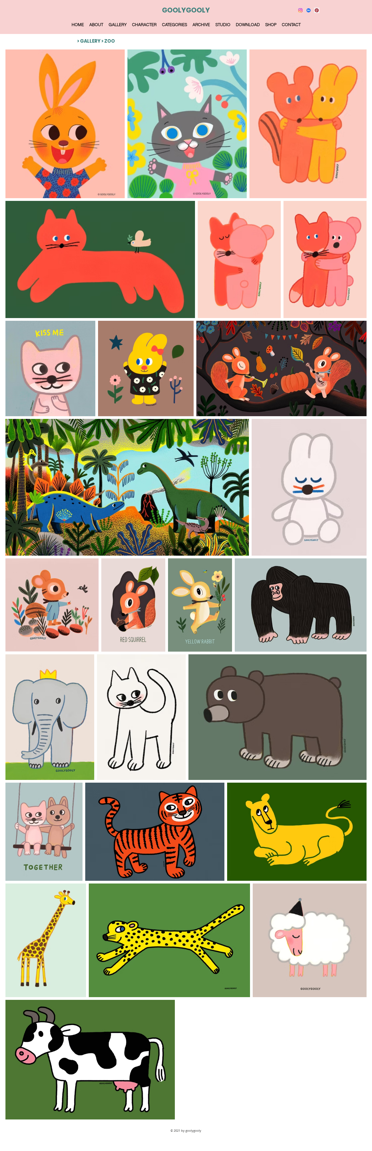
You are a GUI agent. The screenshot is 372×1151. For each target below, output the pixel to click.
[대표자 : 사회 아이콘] (316, 10)
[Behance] (308, 10)
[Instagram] (300, 10)
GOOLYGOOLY (186, 10)
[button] (117, 24)
